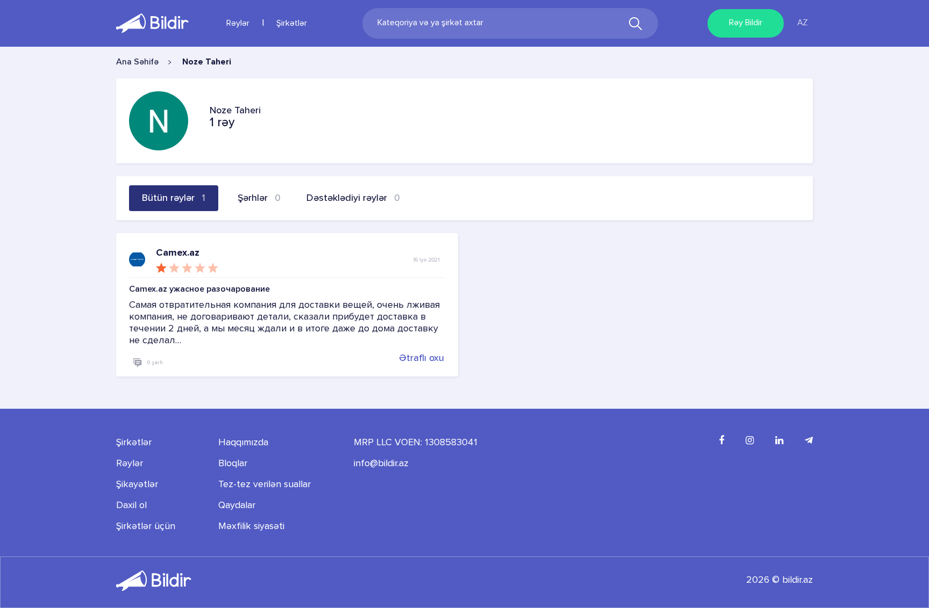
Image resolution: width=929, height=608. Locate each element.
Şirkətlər (291, 23)
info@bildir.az (381, 463)
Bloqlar (232, 463)
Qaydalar (236, 505)
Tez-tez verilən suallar (264, 484)
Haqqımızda (243, 442)
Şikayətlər (137, 484)
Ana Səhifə (137, 62)
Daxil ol (131, 505)
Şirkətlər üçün (145, 526)
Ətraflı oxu (421, 358)
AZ (802, 23)
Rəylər (237, 23)
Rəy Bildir (745, 23)
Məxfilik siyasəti (251, 526)
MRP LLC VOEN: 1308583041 (415, 442)
